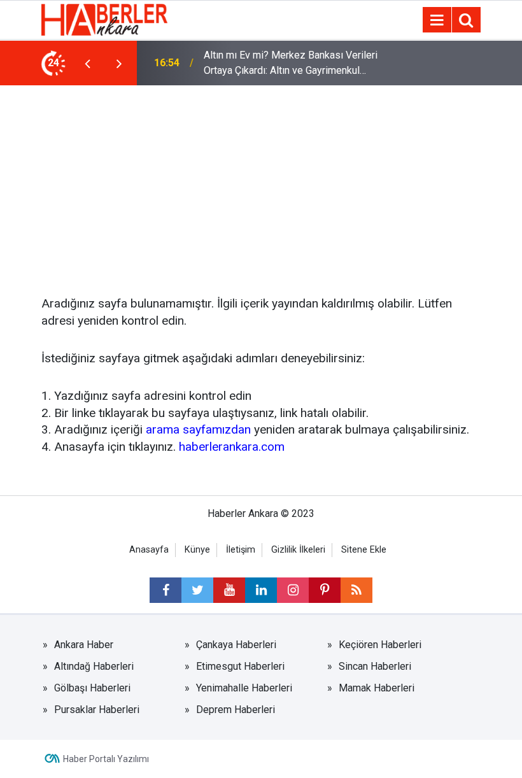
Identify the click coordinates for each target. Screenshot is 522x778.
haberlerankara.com (232, 446)
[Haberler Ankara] (104, 19)
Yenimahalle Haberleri (244, 688)
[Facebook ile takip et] (165, 590)
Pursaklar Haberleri (96, 710)
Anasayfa (149, 549)
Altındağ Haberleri (94, 666)
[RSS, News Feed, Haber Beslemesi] (356, 590)
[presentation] (87, 63)
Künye (197, 549)
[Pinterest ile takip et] (325, 590)
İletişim (240, 549)
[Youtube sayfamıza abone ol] (229, 590)
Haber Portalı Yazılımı (106, 759)
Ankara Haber (83, 645)
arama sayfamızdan (198, 429)
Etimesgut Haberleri (240, 666)
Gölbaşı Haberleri (92, 688)
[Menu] (436, 20)
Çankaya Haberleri (236, 645)
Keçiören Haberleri (380, 645)
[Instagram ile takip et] (293, 590)
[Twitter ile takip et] (197, 590)
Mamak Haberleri (376, 688)
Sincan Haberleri (375, 666)
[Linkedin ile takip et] (261, 590)
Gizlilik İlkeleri (298, 549)
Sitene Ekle (363, 549)
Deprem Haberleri (235, 710)
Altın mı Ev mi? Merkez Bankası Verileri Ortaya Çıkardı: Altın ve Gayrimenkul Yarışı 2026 (290, 63)
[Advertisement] (261, 181)
